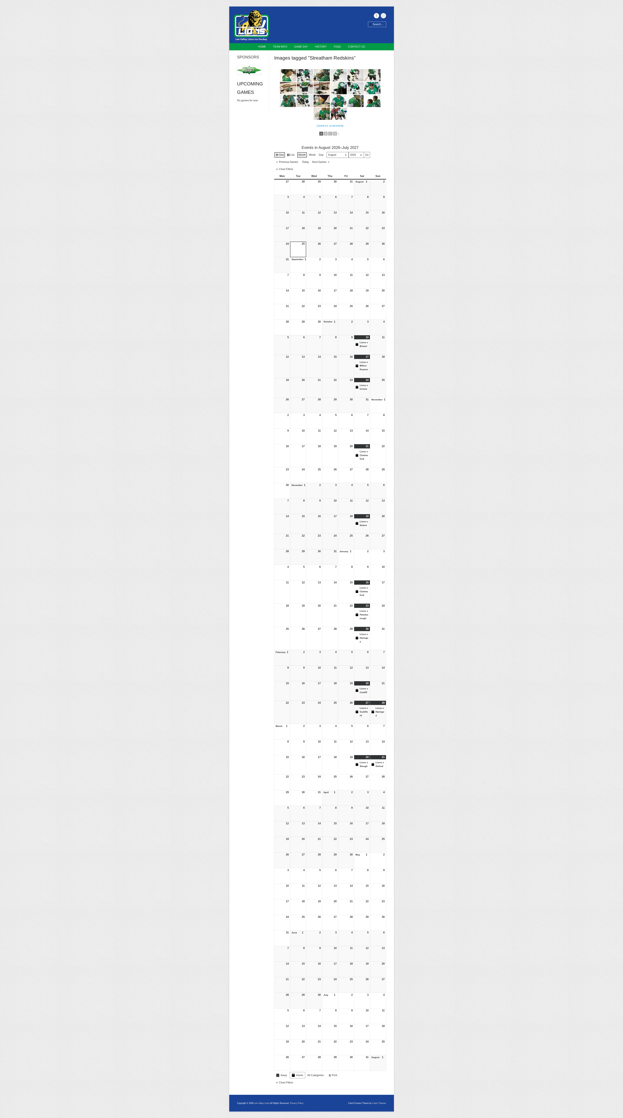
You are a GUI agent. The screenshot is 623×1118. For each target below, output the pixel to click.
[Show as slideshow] (330, 126)
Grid (279, 155)
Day (321, 154)
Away (284, 1075)
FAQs (337, 46)
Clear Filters (286, 169)
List (290, 155)
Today (305, 162)
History (321, 46)
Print (332, 1076)
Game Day (301, 46)
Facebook (376, 15)
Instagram (383, 15)
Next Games (319, 162)
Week (312, 154)
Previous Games (288, 162)
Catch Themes (379, 1103)
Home (262, 46)
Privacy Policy (297, 1103)
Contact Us (356, 46)
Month (302, 154)
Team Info (280, 46)
